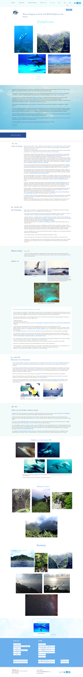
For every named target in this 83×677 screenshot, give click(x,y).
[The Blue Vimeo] (80, 3)
